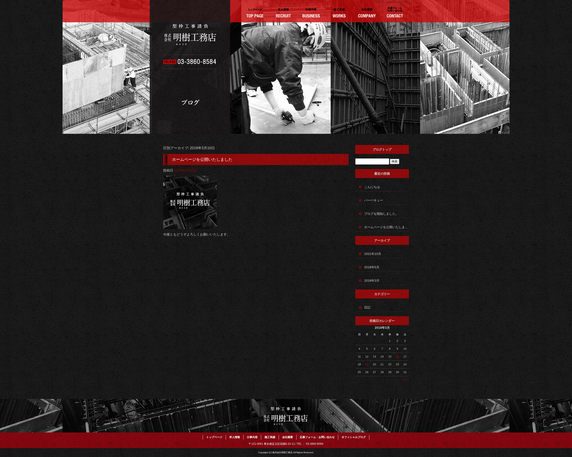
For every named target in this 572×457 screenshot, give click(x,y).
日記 (367, 307)
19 (366, 364)
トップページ (255, 13)
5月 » (405, 379)
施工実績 (339, 13)
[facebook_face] (190, 226)
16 (397, 356)
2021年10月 (372, 254)
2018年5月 (371, 267)
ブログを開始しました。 (381, 213)
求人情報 (283, 13)
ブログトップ (382, 149)
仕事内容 (311, 13)
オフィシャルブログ (354, 437)
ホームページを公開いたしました (202, 159)
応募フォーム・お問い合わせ (395, 13)
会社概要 (367, 13)
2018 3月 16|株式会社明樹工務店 (392, 2)
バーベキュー (373, 200)
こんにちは (372, 187)
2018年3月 (371, 280)
